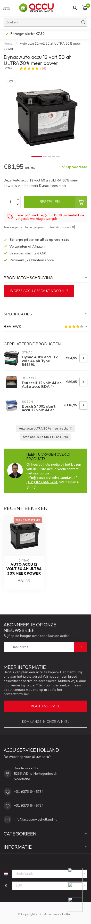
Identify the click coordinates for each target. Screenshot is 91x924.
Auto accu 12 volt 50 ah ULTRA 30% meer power (24, 569)
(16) (43, 68)
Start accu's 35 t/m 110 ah (45, 437)
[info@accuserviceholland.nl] (78, 890)
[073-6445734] (78, 875)
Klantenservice (45, 706)
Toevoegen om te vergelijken (24, 227)
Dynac (9, 68)
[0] (84, 8)
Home (8, 43)
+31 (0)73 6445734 (28, 791)
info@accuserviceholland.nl (49, 477)
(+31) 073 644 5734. (42, 482)
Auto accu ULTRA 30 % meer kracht (45, 428)
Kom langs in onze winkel (45, 721)
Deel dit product (60, 227)
